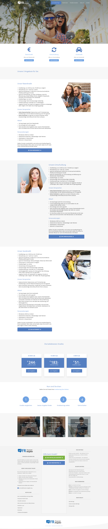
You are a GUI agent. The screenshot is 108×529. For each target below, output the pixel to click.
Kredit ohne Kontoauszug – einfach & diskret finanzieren (78, 455)
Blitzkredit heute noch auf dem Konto (76, 471)
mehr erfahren (29, 60)
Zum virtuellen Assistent (54, 457)
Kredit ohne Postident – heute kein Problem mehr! (79, 472)
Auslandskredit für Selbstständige (76, 477)
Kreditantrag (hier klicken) (61, 389)
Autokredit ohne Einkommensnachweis (82, 491)
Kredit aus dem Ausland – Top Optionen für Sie (78, 453)
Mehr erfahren (54, 60)
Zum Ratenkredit (35, 150)
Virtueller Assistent (22, 500)
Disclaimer (20, 510)
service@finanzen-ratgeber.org (25, 488)
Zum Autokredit (35, 329)
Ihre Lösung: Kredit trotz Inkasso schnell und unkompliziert (78, 461)
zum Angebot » (31, 371)
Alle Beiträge (71, 501)
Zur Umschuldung (66, 236)
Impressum (20, 507)
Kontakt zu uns (21, 505)
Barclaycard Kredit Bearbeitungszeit (76, 469)
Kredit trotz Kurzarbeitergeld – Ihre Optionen (78, 457)
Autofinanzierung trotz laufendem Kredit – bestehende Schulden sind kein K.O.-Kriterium (80, 487)
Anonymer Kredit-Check (23, 498)
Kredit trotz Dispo (77, 485)
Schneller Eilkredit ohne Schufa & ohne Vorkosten (79, 459)
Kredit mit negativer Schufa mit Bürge (80, 489)
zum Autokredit (79, 60)
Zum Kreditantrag (54, 463)
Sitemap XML (71, 506)
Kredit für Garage (77, 493)
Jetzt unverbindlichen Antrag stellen (25, 496)
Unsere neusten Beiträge (74, 503)
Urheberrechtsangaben (22, 512)
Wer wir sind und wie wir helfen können (26, 503)
